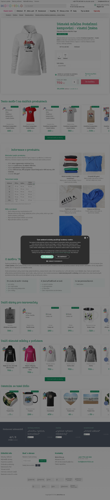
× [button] (87, 237)
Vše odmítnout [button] (62, 256)
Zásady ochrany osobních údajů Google (60, 252)
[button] (55, 261)
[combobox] (85, 238)
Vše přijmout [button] (47, 256)
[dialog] (55, 250)
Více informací (74, 252)
